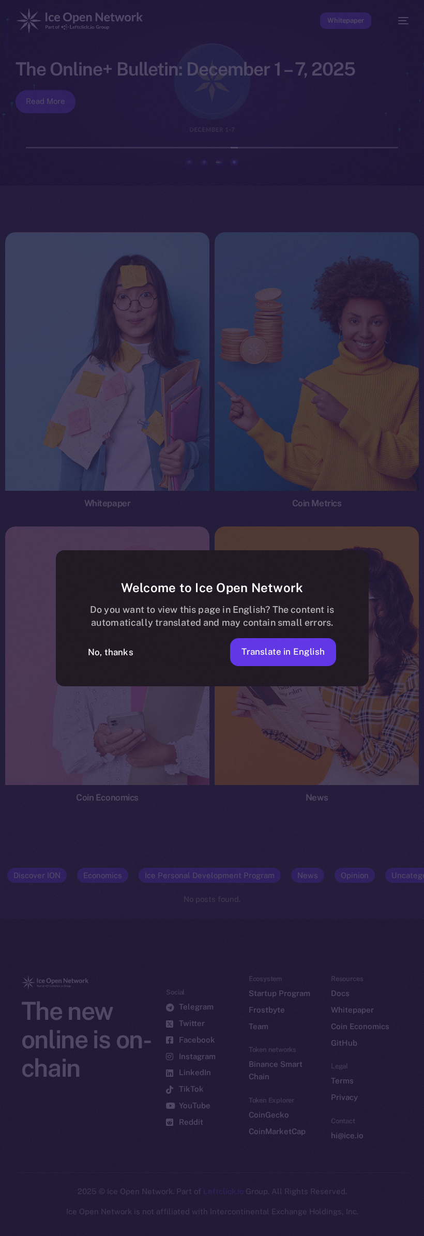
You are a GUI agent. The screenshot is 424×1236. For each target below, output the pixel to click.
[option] (5, 1214)
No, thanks (110, 652)
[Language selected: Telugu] (201, 1221)
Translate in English (283, 651)
